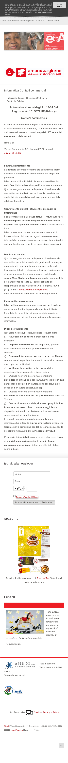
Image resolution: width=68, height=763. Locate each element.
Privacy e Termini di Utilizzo (27, 497)
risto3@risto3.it (17, 730)
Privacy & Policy (51, 712)
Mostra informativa (39, 12)
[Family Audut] (13, 694)
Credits (37, 712)
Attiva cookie (59, 5)
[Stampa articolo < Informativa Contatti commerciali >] (60, 90)
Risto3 (6, 726)
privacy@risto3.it (12, 153)
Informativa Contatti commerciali (25, 90)
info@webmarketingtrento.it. (33, 289)
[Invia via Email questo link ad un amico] (63, 90)
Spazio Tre (43, 578)
